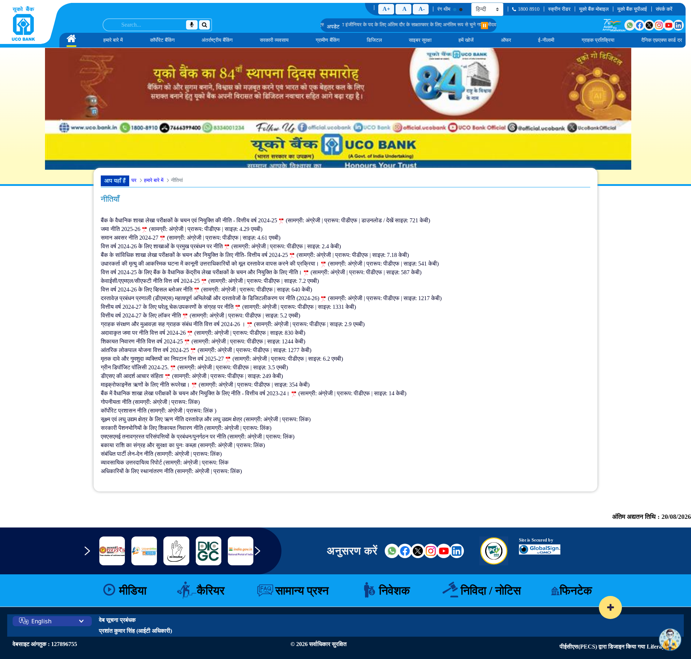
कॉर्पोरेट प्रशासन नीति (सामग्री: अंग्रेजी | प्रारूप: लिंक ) (158, 411)
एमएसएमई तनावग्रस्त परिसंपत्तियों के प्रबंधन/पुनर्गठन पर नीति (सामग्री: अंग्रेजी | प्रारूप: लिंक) (197, 436)
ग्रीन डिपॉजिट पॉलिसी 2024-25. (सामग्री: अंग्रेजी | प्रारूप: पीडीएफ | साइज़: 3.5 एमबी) (194, 367)
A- (422, 9)
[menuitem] (71, 40)
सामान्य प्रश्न (302, 590)
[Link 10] (144, 551)
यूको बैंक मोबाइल (594, 9)
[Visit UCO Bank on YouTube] (668, 25)
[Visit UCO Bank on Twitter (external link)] (418, 551)
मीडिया (132, 590)
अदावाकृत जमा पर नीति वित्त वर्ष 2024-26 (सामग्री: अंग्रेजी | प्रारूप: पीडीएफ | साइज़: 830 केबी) (203, 333)
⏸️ (484, 25)
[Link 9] (112, 551)
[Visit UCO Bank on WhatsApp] (629, 25)
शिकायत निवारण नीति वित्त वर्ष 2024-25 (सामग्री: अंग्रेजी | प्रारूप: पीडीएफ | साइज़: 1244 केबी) (203, 341)
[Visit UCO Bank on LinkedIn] (678, 25)
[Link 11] (176, 551)
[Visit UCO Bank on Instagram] (659, 25)
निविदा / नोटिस (491, 590)
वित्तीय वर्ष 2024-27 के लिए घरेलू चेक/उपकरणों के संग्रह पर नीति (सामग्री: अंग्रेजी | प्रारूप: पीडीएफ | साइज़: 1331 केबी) (228, 307)
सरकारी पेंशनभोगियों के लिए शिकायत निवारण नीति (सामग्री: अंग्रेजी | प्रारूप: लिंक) (186, 428)
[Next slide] (263, 554)
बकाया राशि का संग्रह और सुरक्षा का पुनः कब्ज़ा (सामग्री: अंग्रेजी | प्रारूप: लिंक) (183, 445)
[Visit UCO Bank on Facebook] (639, 25)
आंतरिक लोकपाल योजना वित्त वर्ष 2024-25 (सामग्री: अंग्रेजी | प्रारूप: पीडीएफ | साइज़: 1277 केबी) (206, 350)
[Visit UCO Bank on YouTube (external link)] (444, 551)
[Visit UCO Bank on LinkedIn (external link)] (457, 551)
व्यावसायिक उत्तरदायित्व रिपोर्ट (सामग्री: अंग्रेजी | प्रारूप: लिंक (165, 462)
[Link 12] (208, 551)
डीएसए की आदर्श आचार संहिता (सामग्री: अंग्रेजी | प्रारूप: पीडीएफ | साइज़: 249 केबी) (192, 376)
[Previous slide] (92, 554)
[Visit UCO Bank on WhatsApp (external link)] (392, 551)
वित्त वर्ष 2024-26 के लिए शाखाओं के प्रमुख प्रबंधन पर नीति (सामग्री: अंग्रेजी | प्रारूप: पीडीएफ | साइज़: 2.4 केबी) (221, 246)
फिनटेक (576, 590)
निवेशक (394, 590)
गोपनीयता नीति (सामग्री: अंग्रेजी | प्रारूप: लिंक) (150, 402)
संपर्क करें (664, 9)
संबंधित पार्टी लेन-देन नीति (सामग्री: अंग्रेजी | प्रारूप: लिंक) (161, 454)
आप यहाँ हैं (115, 181)
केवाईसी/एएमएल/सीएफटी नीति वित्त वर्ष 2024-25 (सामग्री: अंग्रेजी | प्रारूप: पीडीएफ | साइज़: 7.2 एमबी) (210, 281)
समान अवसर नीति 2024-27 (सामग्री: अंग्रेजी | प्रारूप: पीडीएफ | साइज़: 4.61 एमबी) (190, 238)
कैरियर (211, 590)
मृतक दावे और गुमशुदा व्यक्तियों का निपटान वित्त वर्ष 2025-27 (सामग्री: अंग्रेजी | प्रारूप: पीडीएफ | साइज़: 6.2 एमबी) (222, 359)
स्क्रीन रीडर (559, 9)
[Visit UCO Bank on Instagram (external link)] (431, 551)
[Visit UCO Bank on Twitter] (649, 25)
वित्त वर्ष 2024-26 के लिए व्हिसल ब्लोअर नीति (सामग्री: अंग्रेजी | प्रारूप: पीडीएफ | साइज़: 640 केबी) (206, 289)
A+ (386, 9)
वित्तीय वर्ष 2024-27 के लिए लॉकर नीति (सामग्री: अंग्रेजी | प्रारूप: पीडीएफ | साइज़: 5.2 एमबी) (200, 315)
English (41, 621)
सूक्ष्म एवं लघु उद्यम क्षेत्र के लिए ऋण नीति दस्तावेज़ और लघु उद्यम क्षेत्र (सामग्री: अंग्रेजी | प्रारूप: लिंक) (206, 419)
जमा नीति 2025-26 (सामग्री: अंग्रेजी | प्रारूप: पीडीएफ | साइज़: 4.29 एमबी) (181, 229)
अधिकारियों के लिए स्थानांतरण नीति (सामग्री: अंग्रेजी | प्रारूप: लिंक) (171, 471)
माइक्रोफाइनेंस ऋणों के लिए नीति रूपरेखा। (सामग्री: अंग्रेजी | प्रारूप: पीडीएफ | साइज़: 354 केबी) (205, 385)
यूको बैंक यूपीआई (632, 9)
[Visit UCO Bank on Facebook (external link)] (405, 551)
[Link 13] (240, 551)
